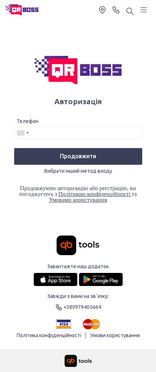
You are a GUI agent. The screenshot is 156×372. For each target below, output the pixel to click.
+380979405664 (116, 9)
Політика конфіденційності (49, 335)
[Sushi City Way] (21, 9)
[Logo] (78, 246)
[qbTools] (78, 361)
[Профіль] (143, 9)
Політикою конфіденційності (95, 194)
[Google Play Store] (101, 279)
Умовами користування (78, 200)
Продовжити (78, 156)
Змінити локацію (102, 9)
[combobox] (22, 133)
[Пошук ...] (130, 12)
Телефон (27, 121)
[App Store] (55, 279)
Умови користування (115, 335)
